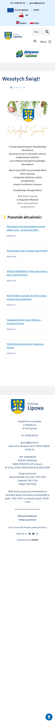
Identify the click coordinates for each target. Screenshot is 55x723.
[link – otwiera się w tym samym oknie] (16, 35)
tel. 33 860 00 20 (29, 435)
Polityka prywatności (27, 519)
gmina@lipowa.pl (37, 3)
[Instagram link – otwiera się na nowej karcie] (37, 534)
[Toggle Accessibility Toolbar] (49, 717)
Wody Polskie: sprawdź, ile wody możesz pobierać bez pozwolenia (27, 297)
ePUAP (36, 10)
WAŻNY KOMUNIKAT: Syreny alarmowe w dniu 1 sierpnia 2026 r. (27, 273)
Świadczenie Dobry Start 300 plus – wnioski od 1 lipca (24, 321)
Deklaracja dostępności (27, 515)
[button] (34, 41)
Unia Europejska (21, 9)
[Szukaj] (47, 32)
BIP (26, 14)
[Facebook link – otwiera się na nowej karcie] (30, 534)
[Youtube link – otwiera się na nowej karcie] (33, 534)
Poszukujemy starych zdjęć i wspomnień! (27, 250)
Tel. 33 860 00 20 (17, 3)
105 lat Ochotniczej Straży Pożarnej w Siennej (25, 345)
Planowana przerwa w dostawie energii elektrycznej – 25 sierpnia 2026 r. (27, 228)
